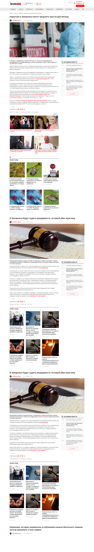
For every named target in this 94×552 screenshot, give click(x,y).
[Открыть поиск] (83, 9)
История (69, 9)
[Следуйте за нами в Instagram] (76, 3)
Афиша (77, 9)
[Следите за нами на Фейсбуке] (74, 3)
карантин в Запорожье (26, 112)
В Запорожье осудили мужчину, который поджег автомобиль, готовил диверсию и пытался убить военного (16, 359)
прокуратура (23, 304)
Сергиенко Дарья (16, 20)
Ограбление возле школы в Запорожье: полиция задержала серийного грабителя (16, 329)
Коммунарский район (14, 304)
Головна (11, 13)
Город (21, 9)
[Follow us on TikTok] (81, 3)
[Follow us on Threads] (83, 3)
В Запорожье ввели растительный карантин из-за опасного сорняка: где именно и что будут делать (17, 182)
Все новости (72, 93)
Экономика (39, 9)
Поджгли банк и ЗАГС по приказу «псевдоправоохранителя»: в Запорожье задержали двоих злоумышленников (50, 361)
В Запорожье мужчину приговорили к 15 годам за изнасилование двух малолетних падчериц (50, 332)
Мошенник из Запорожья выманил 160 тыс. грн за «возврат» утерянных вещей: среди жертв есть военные (32, 331)
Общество (49, 9)
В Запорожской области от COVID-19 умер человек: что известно (17, 207)
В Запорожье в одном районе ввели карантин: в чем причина (51, 180)
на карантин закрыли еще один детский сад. (34, 100)
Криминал (59, 9)
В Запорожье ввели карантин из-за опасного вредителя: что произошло (34, 181)
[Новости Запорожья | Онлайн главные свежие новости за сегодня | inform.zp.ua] (15, 4)
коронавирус (35, 112)
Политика (29, 9)
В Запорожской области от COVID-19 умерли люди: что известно (34, 207)
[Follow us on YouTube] (80, 3)
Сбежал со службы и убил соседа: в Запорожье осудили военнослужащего (32, 357)
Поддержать (80, 5)
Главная (13, 9)
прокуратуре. (44, 268)
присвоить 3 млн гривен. (37, 296)
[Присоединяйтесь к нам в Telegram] (78, 3)
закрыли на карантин (42, 78)
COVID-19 (12, 112)
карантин (18, 112)
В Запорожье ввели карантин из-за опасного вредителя (51, 207)
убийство (29, 304)
